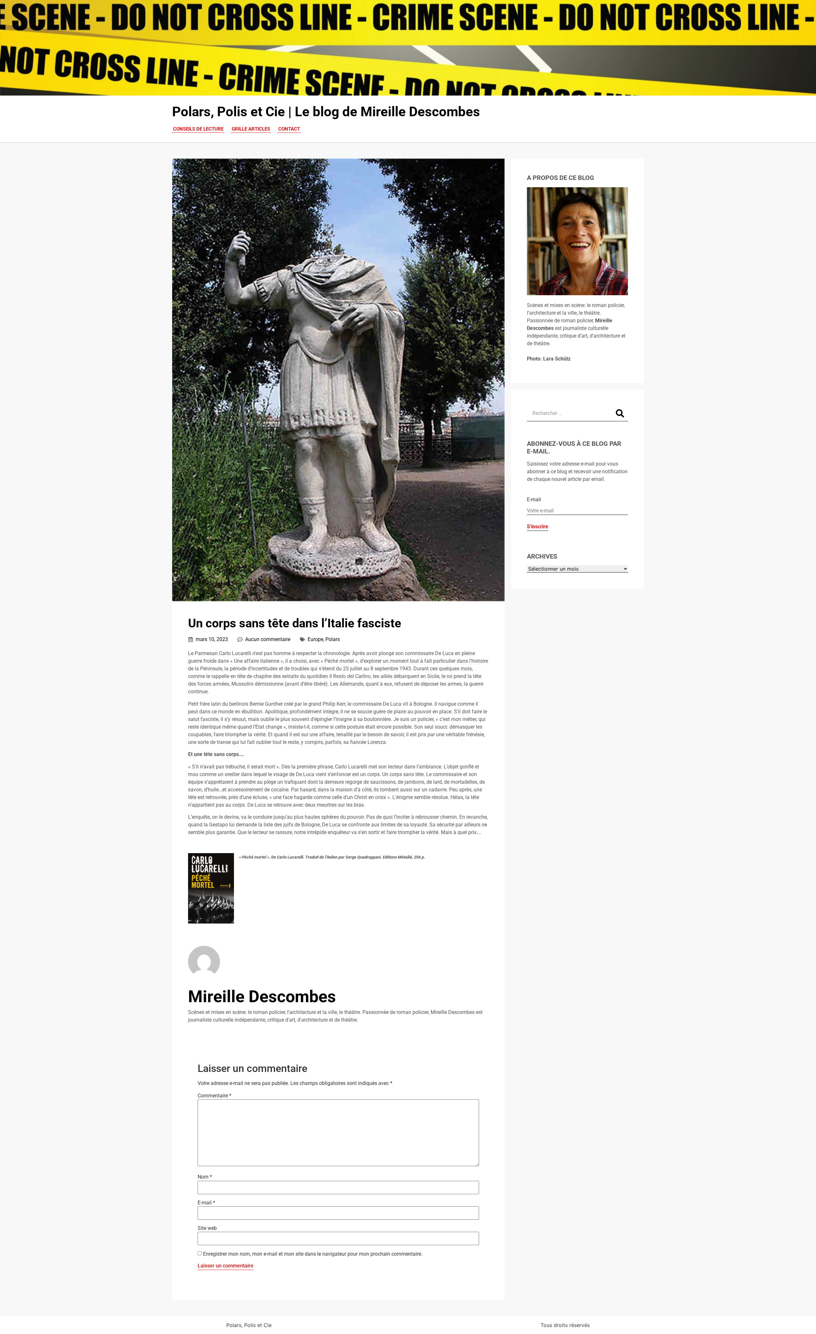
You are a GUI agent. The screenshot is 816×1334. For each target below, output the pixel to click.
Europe (315, 639)
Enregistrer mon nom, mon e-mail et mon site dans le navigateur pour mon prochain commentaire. (312, 1254)
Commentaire (214, 1095)
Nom (205, 1177)
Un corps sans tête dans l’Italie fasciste (294, 623)
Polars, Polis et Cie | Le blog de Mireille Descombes (326, 111)
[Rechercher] (620, 413)
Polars (332, 639)
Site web (207, 1228)
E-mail (206, 1202)
